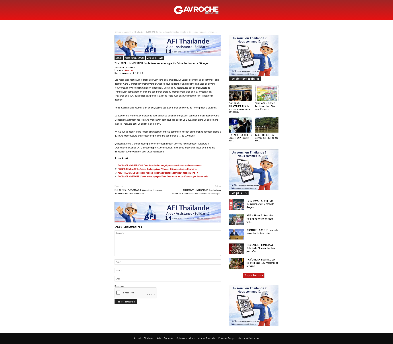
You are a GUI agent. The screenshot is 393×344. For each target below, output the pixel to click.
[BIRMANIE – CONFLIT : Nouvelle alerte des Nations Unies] (236, 234)
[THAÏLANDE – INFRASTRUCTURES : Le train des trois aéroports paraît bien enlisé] (240, 93)
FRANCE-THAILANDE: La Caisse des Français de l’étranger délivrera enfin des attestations (157, 169)
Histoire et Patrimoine (248, 338)
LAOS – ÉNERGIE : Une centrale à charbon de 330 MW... (266, 138)
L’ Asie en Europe (226, 338)
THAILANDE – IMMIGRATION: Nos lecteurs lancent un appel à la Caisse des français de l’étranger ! (162, 63)
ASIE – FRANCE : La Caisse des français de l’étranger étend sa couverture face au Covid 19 (158, 172)
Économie (168, 338)
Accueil (118, 32)
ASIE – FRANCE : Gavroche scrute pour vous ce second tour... (260, 218)
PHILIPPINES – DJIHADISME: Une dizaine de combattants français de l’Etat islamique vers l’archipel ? (196, 192)
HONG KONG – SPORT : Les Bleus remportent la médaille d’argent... (260, 204)
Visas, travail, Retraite (134, 58)
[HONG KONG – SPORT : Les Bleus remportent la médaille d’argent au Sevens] (236, 204)
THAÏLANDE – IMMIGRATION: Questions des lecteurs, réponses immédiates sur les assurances (160, 165)
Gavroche (129, 70)
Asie (159, 338)
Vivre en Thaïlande (155, 58)
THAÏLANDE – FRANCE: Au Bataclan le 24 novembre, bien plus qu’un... (261, 248)
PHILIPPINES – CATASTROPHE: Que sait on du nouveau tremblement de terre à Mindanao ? (139, 192)
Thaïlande (149, 338)
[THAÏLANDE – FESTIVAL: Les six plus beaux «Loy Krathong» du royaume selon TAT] (236, 263)
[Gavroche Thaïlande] (196, 10)
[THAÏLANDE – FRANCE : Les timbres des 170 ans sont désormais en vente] (267, 93)
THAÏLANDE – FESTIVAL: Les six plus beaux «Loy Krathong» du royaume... (262, 263)
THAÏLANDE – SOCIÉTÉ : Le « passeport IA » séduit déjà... (240, 138)
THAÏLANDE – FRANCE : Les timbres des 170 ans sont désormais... (265, 106)
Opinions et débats (186, 338)
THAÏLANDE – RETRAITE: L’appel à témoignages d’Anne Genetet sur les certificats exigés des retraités (163, 176)
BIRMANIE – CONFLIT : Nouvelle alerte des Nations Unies (262, 232)
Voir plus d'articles (253, 275)
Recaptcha (119, 286)
